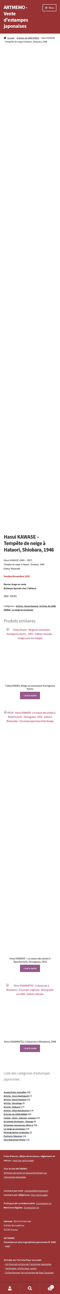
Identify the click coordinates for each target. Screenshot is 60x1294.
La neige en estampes (22, 609)
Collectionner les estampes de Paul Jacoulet (29, 1272)
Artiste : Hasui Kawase (27, 606)
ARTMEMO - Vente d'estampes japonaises (16, 16)
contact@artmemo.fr (36, 1190)
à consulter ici (43, 1203)
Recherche (30, 1288)
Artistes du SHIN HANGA (28, 37)
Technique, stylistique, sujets (21, 1268)
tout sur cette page (23, 1160)
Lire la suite (30, 695)
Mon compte (10, 1288)
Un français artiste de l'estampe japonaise (28, 1264)
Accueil (10, 37)
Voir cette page (39, 1195)
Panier (46, 1285)
